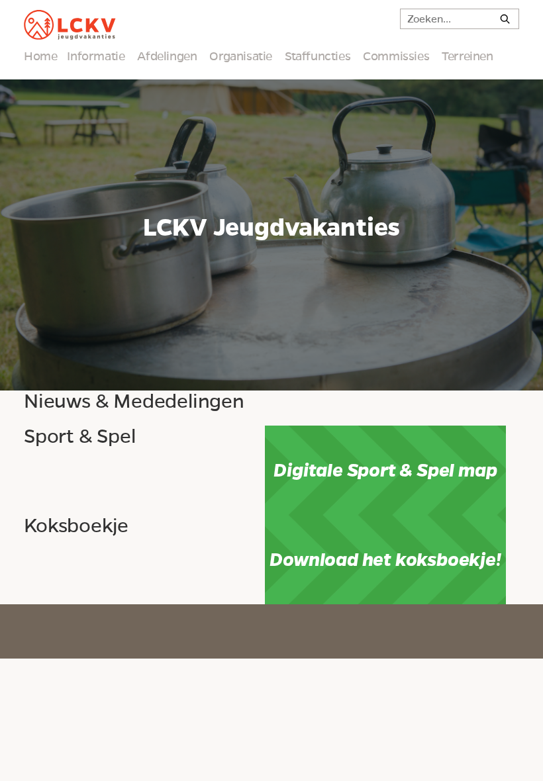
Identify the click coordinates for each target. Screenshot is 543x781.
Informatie (95, 56)
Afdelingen (167, 56)
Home (40, 56)
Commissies (396, 56)
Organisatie (240, 56)
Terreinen (467, 56)
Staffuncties (317, 56)
